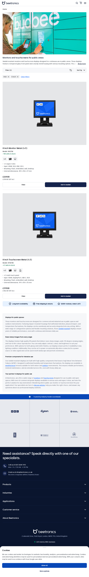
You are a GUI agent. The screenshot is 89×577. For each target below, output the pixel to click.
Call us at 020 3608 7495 (17, 465)
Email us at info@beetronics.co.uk (20, 472)
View (23, 184)
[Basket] (80, 3)
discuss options (39, 385)
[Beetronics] (10, 3)
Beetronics (37, 530)
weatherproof (10, 365)
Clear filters (25, 77)
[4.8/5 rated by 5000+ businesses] (35, 542)
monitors (37, 378)
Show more (82, 64)
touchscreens (48, 378)
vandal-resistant (64, 328)
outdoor (45, 365)
